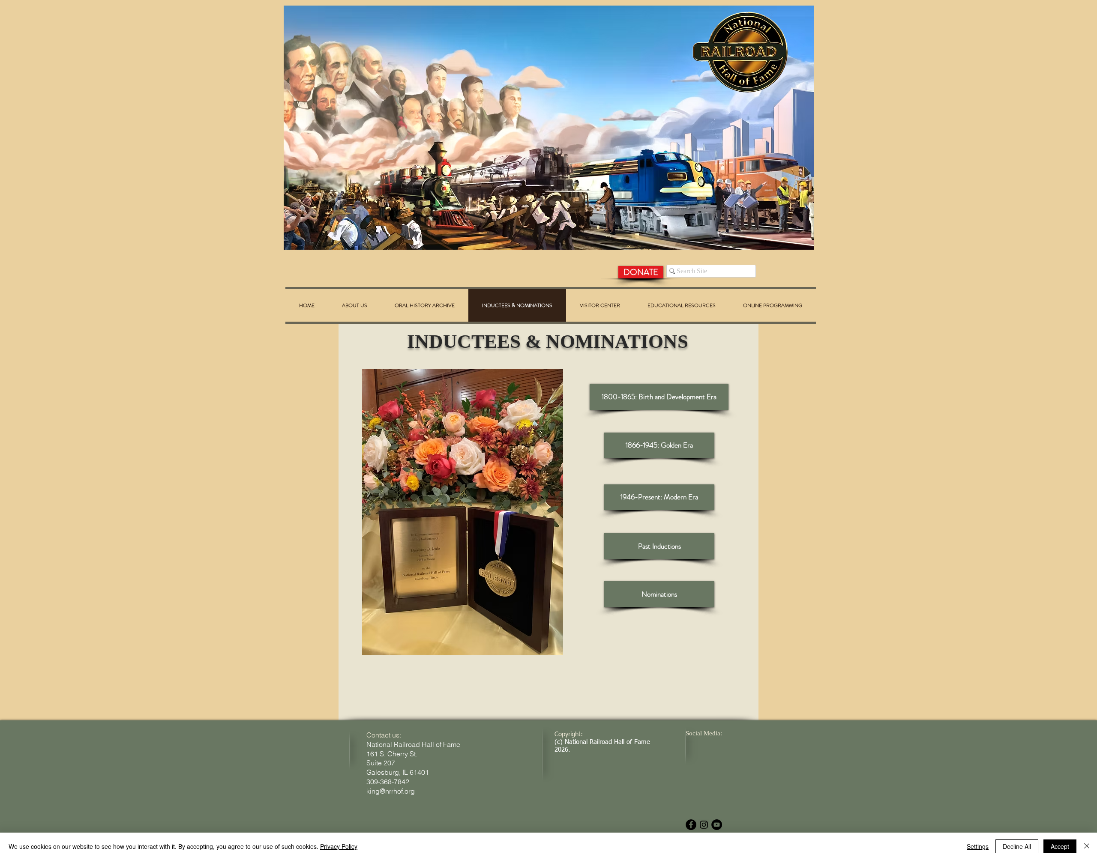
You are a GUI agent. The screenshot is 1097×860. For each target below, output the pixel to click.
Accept (1060, 846)
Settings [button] (978, 846)
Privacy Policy (338, 846)
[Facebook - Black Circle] (691, 824)
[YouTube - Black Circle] (716, 824)
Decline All (1017, 846)
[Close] (1087, 846)
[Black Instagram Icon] (703, 824)
